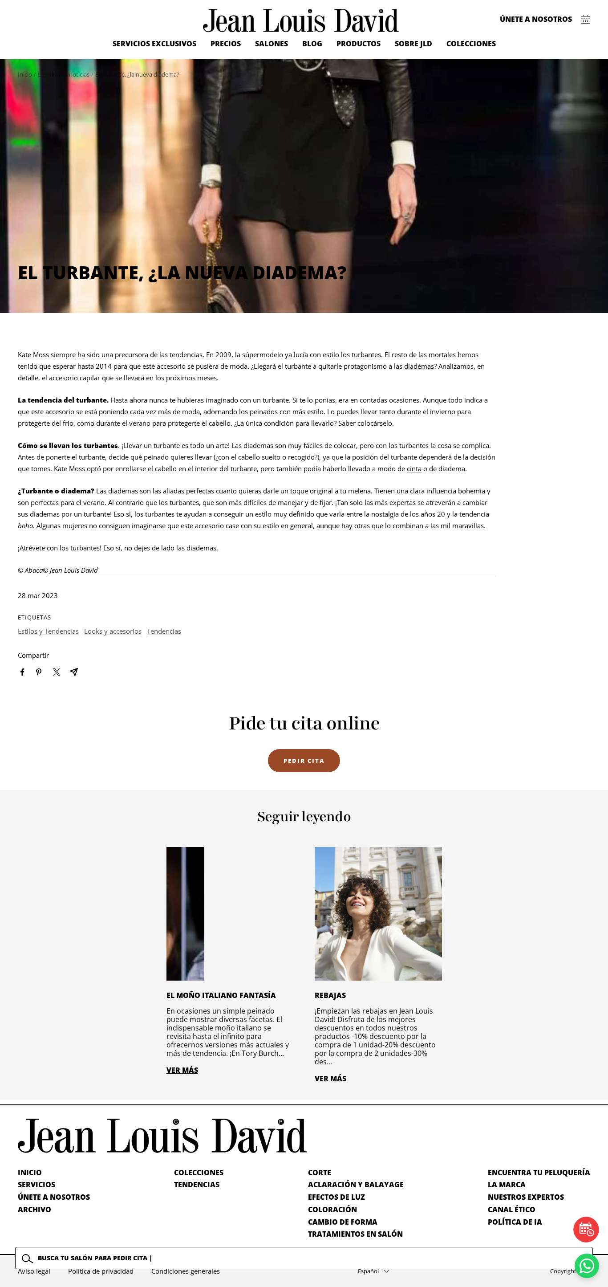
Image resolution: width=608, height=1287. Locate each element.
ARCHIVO (34, 1209)
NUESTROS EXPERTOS (526, 1197)
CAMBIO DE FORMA (342, 1222)
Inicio (25, 74)
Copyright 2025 (570, 1271)
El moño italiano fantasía (221, 995)
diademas (419, 366)
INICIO (30, 1172)
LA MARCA (507, 1184)
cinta (414, 468)
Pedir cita (304, 761)
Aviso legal (34, 1271)
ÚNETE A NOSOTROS (54, 1197)
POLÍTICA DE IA (515, 1222)
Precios (226, 44)
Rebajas (330, 995)
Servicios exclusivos (154, 44)
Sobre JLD (413, 44)
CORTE (319, 1172)
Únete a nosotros (536, 19)
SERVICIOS (36, 1184)
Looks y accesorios (113, 631)
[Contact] (585, 19)
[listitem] (22, 672)
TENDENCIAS (196, 1184)
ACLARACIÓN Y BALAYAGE (356, 1184)
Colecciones (471, 44)
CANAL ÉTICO (511, 1209)
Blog (312, 44)
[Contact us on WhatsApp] (587, 1266)
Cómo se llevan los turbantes (68, 445)
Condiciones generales (185, 1271)
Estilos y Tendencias (48, 631)
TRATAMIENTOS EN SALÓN (355, 1234)
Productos (358, 44)
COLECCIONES (198, 1172)
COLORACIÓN (332, 1209)
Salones (271, 44)
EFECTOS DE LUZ (336, 1197)
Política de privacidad (101, 1271)
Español (368, 1271)
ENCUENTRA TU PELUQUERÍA (539, 1172)
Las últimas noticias (63, 74)
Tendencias (164, 631)
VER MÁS (182, 1070)
